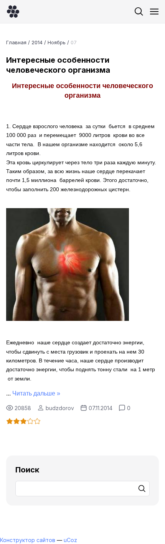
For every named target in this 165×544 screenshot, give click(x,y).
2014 (37, 42)
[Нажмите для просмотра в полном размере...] (67, 318)
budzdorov (60, 408)
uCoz (70, 540)
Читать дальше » (36, 393)
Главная (16, 42)
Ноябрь (57, 42)
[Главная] (13, 11)
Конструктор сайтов (27, 540)
